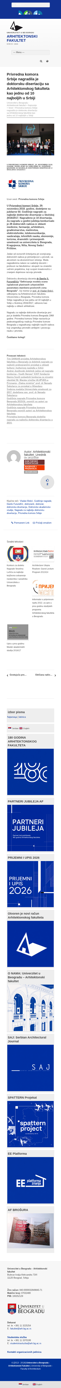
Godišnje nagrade (42, 501)
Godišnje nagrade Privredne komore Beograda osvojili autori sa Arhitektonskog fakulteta (29, 410)
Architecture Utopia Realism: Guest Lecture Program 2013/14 (43, 568)
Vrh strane (29, 1377)
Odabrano (31, 472)
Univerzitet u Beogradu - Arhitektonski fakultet (18, 104)
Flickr (30, 13)
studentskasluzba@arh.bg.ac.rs (25, 1343)
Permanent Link (21, 523)
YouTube (26, 13)
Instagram (40, 13)
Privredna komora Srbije (30, 513)
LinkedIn (35, 13)
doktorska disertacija (17, 507)
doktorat (40, 504)
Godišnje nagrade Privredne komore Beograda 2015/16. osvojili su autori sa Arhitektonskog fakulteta (27, 401)
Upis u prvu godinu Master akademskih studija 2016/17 (16, 647)
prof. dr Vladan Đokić (43, 291)
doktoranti (29, 504)
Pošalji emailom (44, 523)
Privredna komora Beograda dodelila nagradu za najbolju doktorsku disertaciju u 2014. (30, 419)
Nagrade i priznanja (31, 467)
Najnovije (32, 105)
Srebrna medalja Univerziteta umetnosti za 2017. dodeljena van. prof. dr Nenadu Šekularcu (29, 392)
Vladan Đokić (26, 501)
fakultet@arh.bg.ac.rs (20, 1328)
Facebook (21, 13)
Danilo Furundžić (15, 504)
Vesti (10, 108)
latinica (22, 717)
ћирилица (12, 717)
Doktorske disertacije (31, 462)
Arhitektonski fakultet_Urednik (37, 453)
